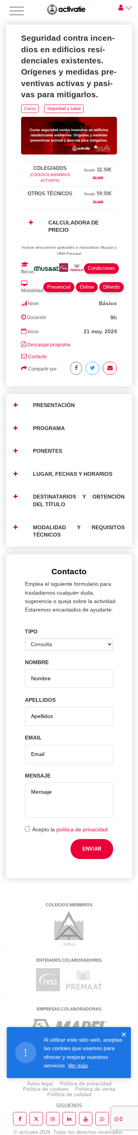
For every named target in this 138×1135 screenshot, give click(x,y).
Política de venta (95, 1089)
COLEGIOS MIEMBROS (69, 904)
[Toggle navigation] (17, 11)
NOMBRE (37, 662)
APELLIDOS (40, 700)
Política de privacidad (86, 1083)
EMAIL (33, 738)
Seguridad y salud (63, 108)
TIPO (31, 631)
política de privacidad (82, 829)
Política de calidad (69, 1094)
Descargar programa (49, 344)
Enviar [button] (91, 849)
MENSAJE (38, 776)
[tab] (69, 159)
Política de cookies (45, 1089)
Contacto (37, 356)
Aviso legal (40, 1083)
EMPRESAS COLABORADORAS (69, 1009)
